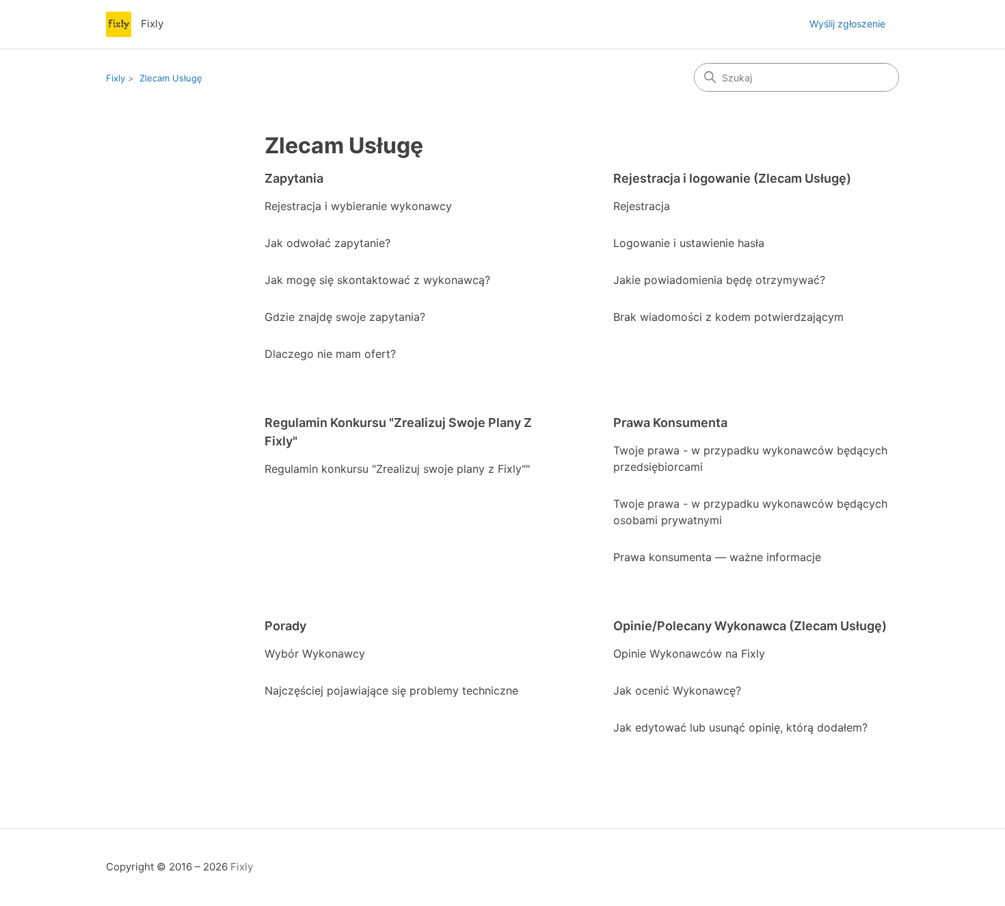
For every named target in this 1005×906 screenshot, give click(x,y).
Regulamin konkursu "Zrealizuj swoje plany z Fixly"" (397, 469)
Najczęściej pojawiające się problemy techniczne (391, 690)
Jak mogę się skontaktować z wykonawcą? (377, 280)
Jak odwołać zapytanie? (327, 243)
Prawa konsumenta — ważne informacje (717, 557)
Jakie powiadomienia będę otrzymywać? (719, 280)
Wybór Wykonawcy (315, 653)
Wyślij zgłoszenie (847, 23)
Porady (285, 626)
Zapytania (294, 178)
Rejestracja (641, 206)
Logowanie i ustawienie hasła (688, 243)
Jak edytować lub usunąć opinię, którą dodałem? (740, 727)
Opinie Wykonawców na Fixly (689, 653)
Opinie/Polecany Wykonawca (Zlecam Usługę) (750, 626)
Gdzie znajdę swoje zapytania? (345, 317)
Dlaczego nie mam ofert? (330, 354)
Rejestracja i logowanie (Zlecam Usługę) (732, 178)
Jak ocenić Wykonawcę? (677, 690)
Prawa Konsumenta (670, 422)
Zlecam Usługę (170, 78)
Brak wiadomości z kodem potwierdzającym (728, 317)
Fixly (115, 78)
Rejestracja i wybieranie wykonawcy (358, 206)
